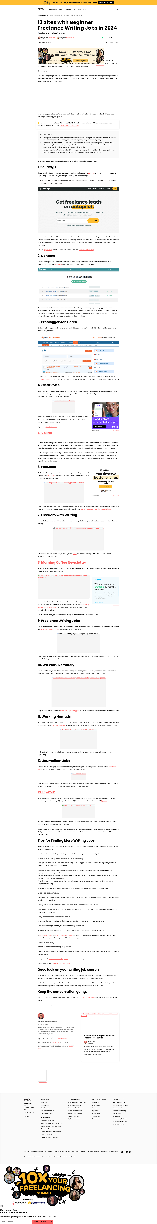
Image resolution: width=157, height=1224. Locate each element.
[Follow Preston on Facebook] (55, 1038)
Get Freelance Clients (120, 1105)
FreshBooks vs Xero (74, 1105)
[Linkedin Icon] (127, 1151)
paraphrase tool (45, 935)
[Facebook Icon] (124, 1151)
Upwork (104, 801)
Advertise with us (43, 1082)
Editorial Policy (59, 1152)
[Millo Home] (42, 9)
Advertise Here (116, 430)
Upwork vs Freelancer (75, 1113)
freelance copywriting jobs (69, 711)
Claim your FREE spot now (69, 126)
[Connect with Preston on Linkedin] (47, 1038)
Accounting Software (120, 1119)
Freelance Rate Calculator (50, 1137)
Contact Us (45, 1105)
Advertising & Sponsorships (110, 1152)
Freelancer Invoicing (119, 1111)
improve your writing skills (58, 959)
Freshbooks (96, 1105)
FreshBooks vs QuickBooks (77, 1102)
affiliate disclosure (74, 15)
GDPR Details (80, 1152)
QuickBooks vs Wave (75, 1111)
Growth (94, 1058)
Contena (58, 264)
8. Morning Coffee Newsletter (62, 562)
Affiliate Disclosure (93, 1152)
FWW (75, 554)
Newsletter (70, 9)
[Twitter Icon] (122, 1151)
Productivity (59, 1005)
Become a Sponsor (47, 1111)
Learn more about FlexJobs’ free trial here (96, 509)
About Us (44, 1102)
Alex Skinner (70, 37)
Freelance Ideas (118, 1124)
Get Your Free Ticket (105, 3)
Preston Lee (52, 37)
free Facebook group (87, 997)
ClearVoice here (51, 427)
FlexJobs (50, 476)
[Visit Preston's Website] (39, 1038)
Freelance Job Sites (119, 1108)
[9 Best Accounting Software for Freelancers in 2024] (100, 1023)
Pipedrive (95, 1111)
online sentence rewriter (64, 935)
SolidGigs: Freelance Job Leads (51, 1123)
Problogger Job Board (45, 379)
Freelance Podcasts (47, 1121)
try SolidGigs (48, 250)
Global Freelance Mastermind (51, 1132)
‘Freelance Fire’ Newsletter (50, 1129)
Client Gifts (116, 1116)
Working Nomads (59, 725)
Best (41, 1005)
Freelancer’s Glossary (48, 1134)
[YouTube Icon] (130, 1151)
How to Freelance (119, 1102)
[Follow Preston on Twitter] (43, 1038)
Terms (50, 1152)
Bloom (94, 1108)
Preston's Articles (62, 1038)
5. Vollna (45, 433)
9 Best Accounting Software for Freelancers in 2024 (99, 1036)
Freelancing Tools (55, 9)
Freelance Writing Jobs (49, 629)
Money (101, 1058)
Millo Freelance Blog (47, 1113)
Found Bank (96, 1113)
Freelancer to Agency (120, 1121)
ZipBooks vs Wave (74, 1119)
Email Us (26, 1116)
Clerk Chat (96, 1116)
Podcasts (82, 9)
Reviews (109, 1058)
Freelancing (49, 1005)
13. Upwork (46, 792)
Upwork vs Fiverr (73, 1116)
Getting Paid (117, 1113)
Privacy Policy (70, 1152)
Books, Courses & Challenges (51, 1126)
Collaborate (45, 1108)
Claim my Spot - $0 (43, 1222)
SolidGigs (91, 173)
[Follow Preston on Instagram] (51, 1038)
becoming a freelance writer (61, 964)
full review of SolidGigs (86, 250)
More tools (96, 1119)
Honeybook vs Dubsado (76, 1108)
